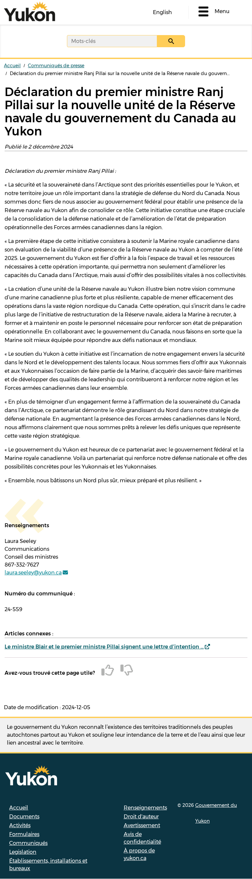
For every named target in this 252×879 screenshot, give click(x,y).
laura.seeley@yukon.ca (33, 572)
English (162, 12)
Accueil (12, 66)
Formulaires (24, 834)
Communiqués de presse (56, 66)
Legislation (22, 852)
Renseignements (145, 808)
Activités (20, 825)
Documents (24, 816)
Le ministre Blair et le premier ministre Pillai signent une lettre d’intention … (104, 647)
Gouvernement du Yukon (216, 813)
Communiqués (28, 843)
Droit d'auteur (141, 816)
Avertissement (142, 825)
